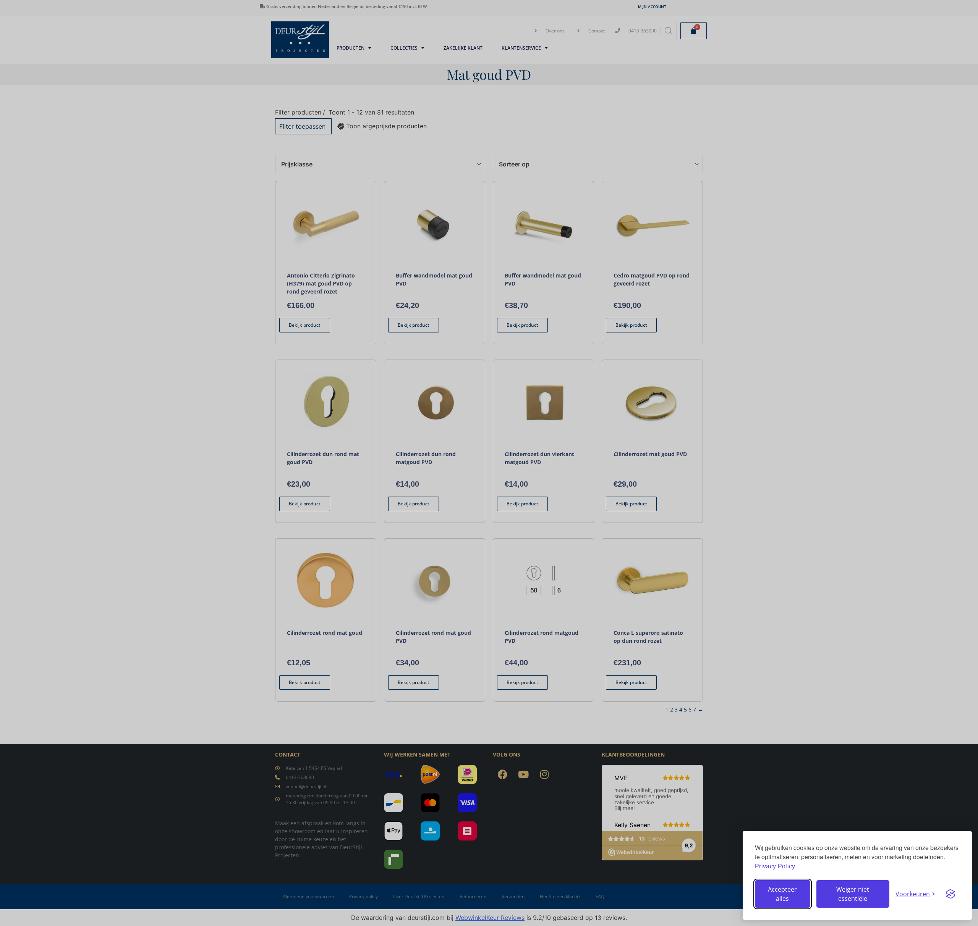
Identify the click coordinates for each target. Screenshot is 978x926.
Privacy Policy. (776, 866)
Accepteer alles (782, 894)
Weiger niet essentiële (852, 894)
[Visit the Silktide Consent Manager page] (950, 894)
